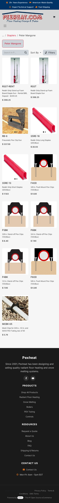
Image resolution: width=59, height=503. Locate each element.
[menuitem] (12, 44)
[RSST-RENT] (15, 71)
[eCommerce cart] (54, 17)
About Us (29, 436)
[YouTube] (33, 378)
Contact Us (29, 455)
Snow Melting (29, 402)
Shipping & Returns (30, 450)
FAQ (30, 445)
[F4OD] (44, 167)
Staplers (11, 35)
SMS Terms (34, 494)
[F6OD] (44, 261)
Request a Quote (29, 431)
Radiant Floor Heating (29, 397)
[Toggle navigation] (5, 26)
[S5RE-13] (15, 167)
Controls (29, 416)
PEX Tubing (29, 411)
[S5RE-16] (44, 120)
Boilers (29, 407)
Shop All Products (29, 392)
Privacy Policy (40, 491)
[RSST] (44, 71)
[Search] (26, 52)
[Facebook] (26, 378)
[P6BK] (44, 214)
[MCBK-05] (15, 308)
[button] (35, 52)
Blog (29, 441)
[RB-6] (15, 120)
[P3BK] (15, 214)
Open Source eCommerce (41, 498)
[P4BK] (15, 261)
